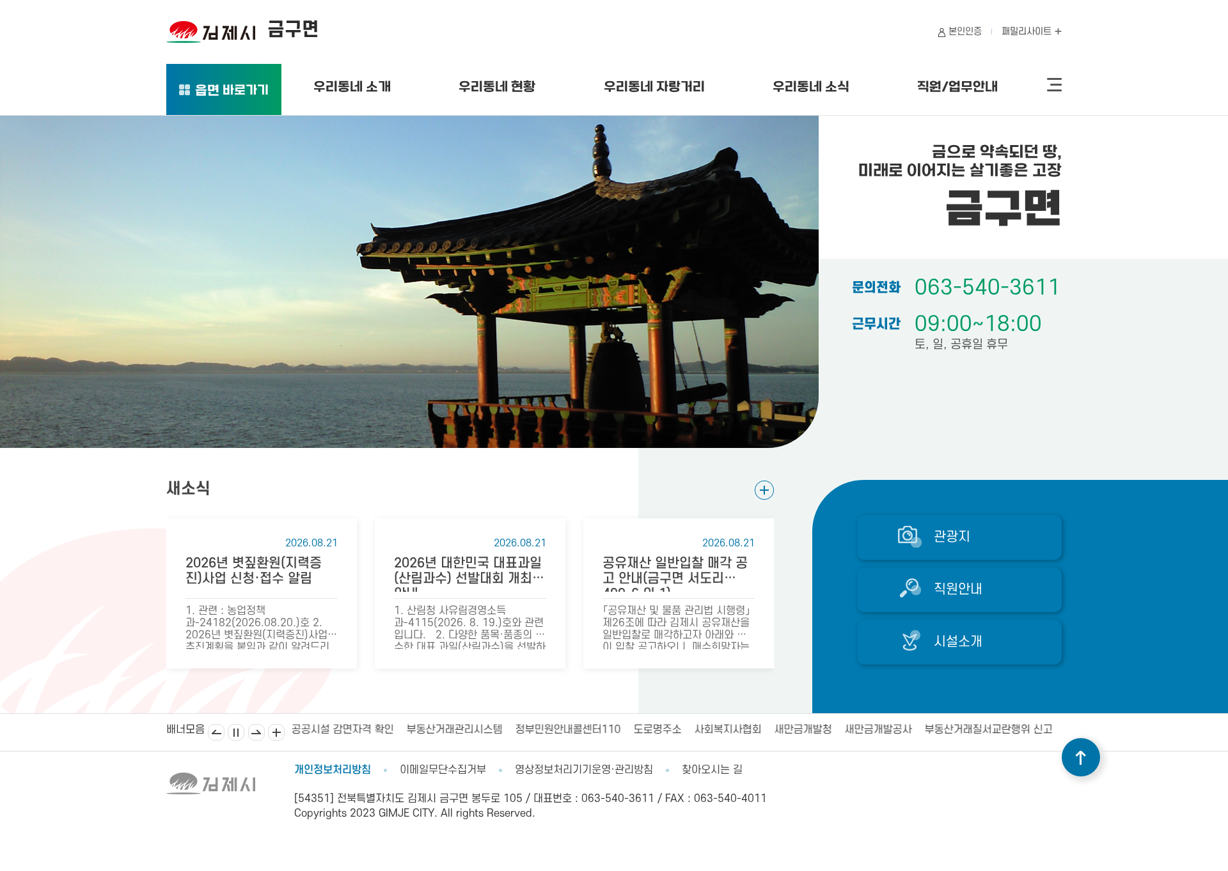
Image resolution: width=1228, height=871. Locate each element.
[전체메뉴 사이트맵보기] (1054, 85)
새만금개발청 (802, 730)
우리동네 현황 (497, 87)
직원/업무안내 (957, 87)
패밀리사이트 (1028, 31)
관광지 (952, 537)
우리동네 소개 (352, 87)
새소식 (188, 489)
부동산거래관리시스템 (454, 730)
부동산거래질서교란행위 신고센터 (997, 730)
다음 (256, 732)
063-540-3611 (987, 288)
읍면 (232, 92)
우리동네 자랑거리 (654, 87)
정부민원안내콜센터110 (567, 730)
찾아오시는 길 (712, 770)
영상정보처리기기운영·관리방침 (584, 770)
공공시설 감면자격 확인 (342, 730)
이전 (216, 732)
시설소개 (958, 642)
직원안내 (958, 589)
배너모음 (276, 732)
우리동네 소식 (811, 87)
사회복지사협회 (727, 730)
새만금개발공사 (877, 730)
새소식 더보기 (764, 490)
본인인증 (965, 31)
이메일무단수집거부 (443, 770)
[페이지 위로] (1081, 757)
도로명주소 (657, 730)
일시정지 (236, 732)
